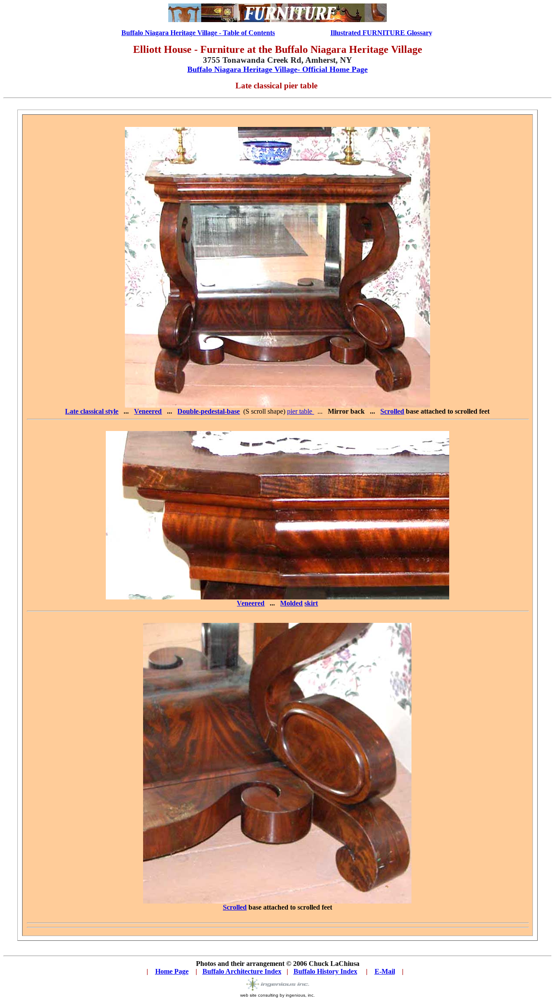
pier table (300, 411)
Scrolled (235, 907)
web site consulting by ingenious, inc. (277, 995)
